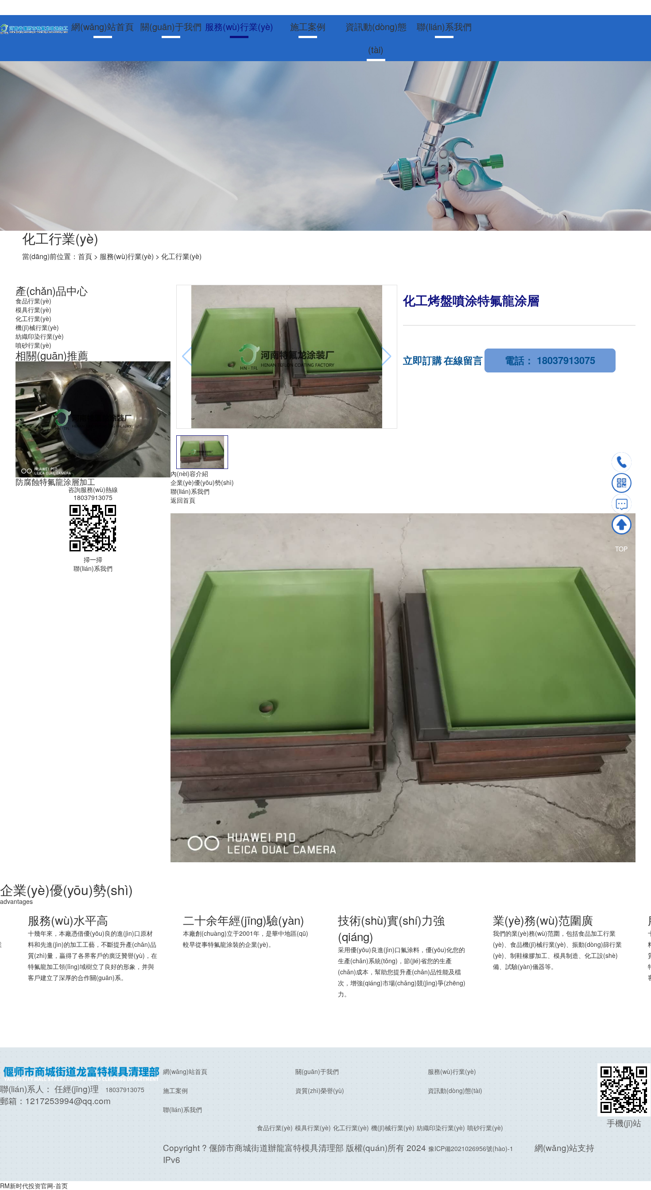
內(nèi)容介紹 (189, 473)
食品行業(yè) (33, 300)
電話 (622, 462)
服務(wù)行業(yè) (239, 26)
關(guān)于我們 (171, 26)
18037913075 (93, 497)
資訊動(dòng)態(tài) (376, 38)
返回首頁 (182, 500)
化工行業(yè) (181, 256)
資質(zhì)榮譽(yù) (319, 1090)
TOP (622, 525)
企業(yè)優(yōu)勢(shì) (202, 482)
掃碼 (622, 483)
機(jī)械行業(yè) (37, 327)
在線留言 (463, 360)
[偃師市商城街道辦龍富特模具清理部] (34, 27)
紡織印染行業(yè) (40, 336)
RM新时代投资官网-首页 (34, 1185)
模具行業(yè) (33, 309)
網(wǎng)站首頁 (102, 26)
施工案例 (308, 26)
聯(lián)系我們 (444, 26)
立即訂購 (422, 360)
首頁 (85, 256)
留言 (622, 504)
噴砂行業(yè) (33, 345)
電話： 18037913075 (550, 360)
